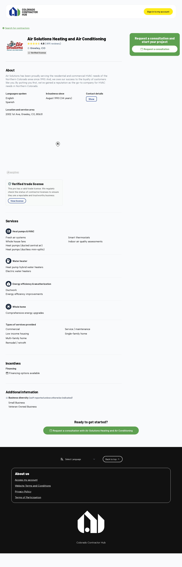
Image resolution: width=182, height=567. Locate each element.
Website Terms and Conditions (33, 485)
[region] (64, 146)
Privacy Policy (23, 491)
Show (91, 99)
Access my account (26, 479)
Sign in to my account (158, 11)
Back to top (111, 459)
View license (17, 200)
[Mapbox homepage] (13, 172)
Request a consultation (156, 49)
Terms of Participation (28, 497)
